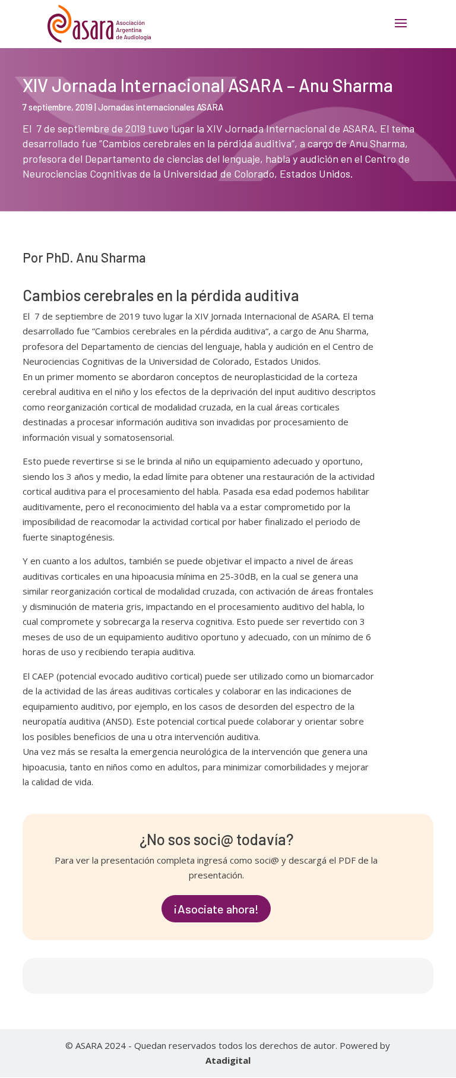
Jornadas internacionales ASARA (160, 107)
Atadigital (228, 1060)
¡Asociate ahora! (216, 909)
